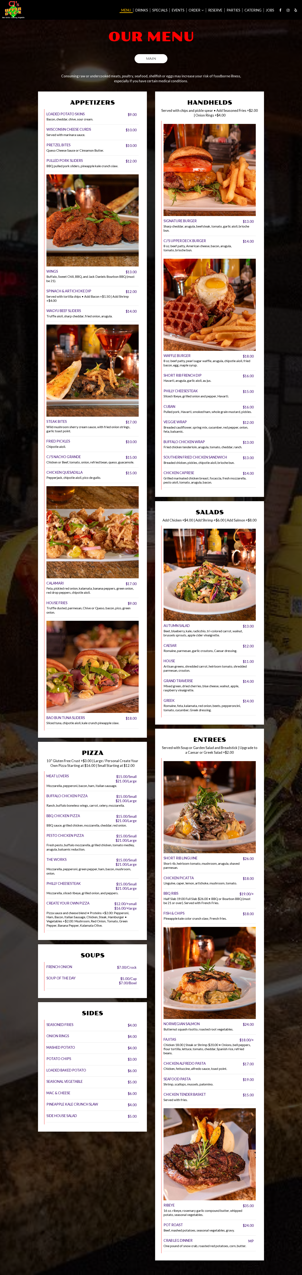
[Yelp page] (295, 10)
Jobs (270, 10)
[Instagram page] (288, 10)
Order (195, 10)
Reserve (215, 10)
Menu (126, 10)
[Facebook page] (280, 10)
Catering (253, 10)
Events (178, 10)
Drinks (141, 10)
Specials (159, 10)
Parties (233, 10)
